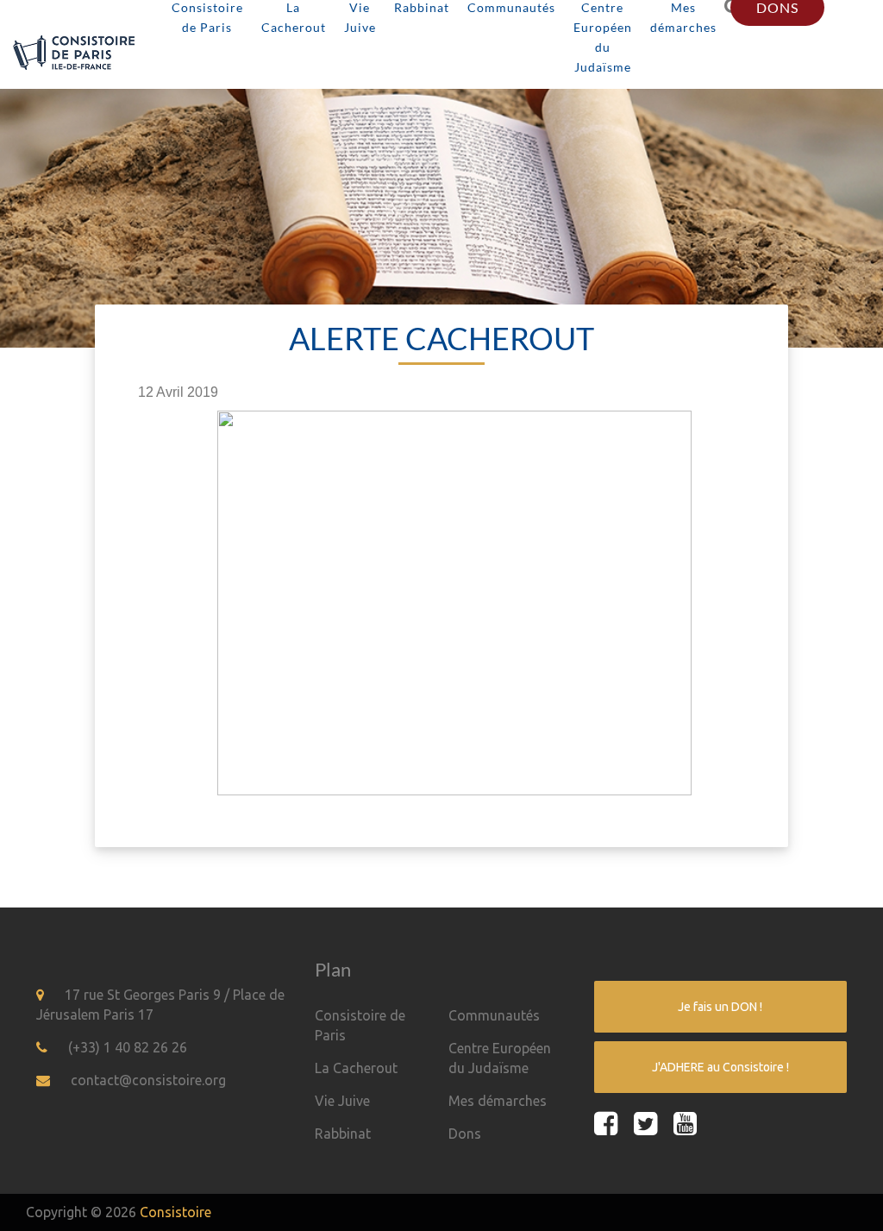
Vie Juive (342, 1101)
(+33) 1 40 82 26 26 (127, 1047)
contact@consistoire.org (148, 1080)
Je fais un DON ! (720, 1007)
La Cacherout (356, 1068)
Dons (464, 1133)
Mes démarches (497, 1101)
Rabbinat (343, 1133)
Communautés (494, 1015)
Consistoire (175, 1212)
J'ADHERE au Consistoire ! (720, 1067)
